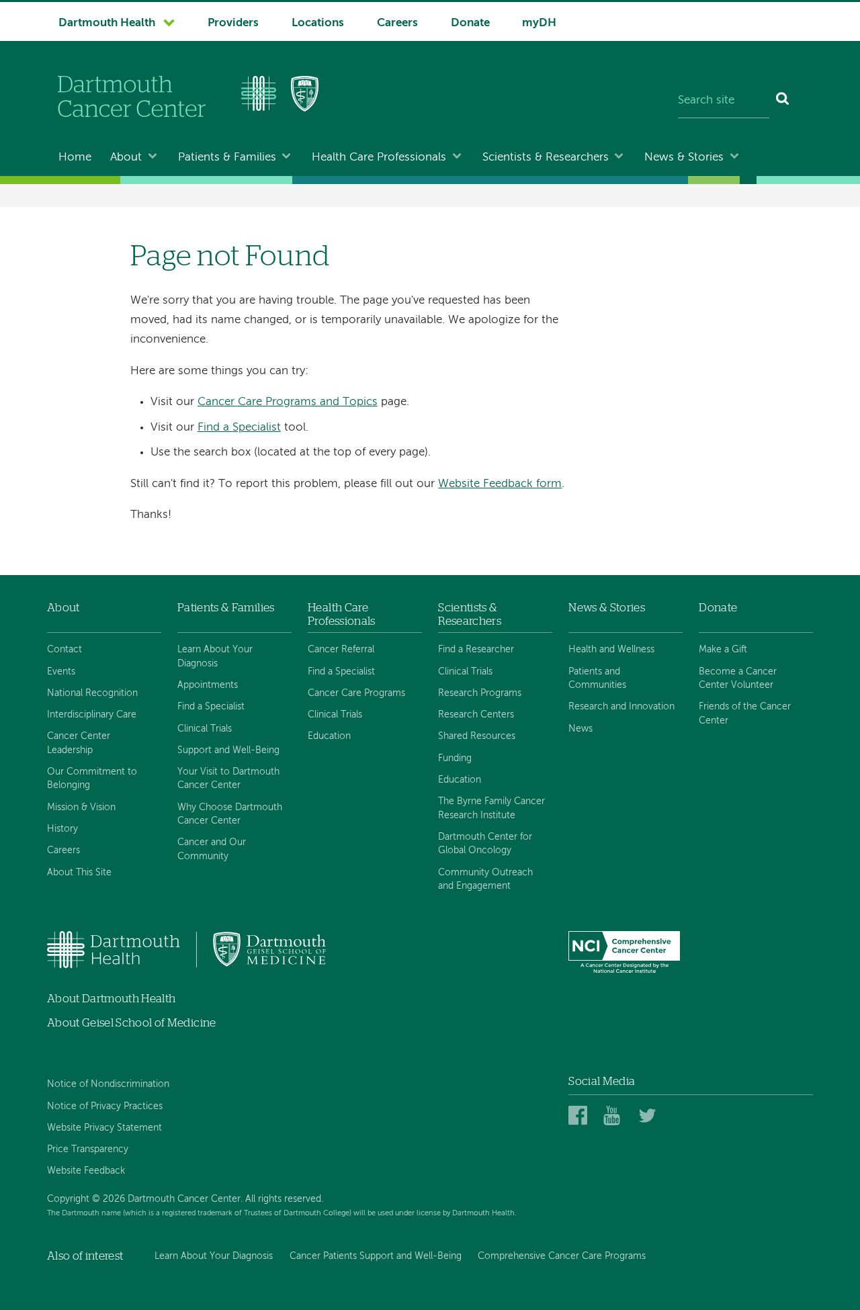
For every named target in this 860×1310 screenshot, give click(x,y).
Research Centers (476, 714)
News (580, 729)
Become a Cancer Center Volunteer (738, 678)
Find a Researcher (476, 649)
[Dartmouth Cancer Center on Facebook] (580, 1116)
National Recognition (92, 693)
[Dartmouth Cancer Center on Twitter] (650, 1116)
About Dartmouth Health (111, 998)
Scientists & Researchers (545, 157)
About (126, 157)
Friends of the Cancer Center (745, 713)
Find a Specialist (239, 427)
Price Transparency (87, 1149)
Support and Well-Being (228, 750)
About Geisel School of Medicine (131, 1023)
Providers (233, 23)
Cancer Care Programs (356, 693)
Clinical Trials (204, 729)
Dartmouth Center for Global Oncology (485, 843)
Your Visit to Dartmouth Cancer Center (228, 778)
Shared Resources (476, 736)
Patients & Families (227, 157)
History (62, 829)
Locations (318, 23)
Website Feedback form (500, 484)
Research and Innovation (621, 706)
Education (329, 736)
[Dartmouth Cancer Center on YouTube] (615, 1116)
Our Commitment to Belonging (92, 778)
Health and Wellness (611, 649)
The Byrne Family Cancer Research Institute (491, 808)
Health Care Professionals (379, 157)
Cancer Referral (341, 649)
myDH (539, 23)
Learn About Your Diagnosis (215, 656)
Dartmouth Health (106, 23)
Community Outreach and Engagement (485, 879)
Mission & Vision (81, 807)
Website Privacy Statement (104, 1128)
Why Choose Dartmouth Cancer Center (229, 814)
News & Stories (684, 157)
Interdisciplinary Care (91, 714)
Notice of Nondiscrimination (108, 1084)
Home (74, 157)
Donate (470, 23)
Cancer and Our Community (211, 849)
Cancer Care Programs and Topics (288, 402)
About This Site (79, 872)
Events (61, 671)
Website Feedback (86, 1171)
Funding (455, 758)
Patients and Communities (597, 678)
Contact (64, 649)
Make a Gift (723, 649)
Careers (397, 23)
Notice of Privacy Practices (105, 1106)
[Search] (783, 100)
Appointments (207, 685)
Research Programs (479, 693)
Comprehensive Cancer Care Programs (562, 1256)
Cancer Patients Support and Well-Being (376, 1256)
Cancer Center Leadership (78, 743)
